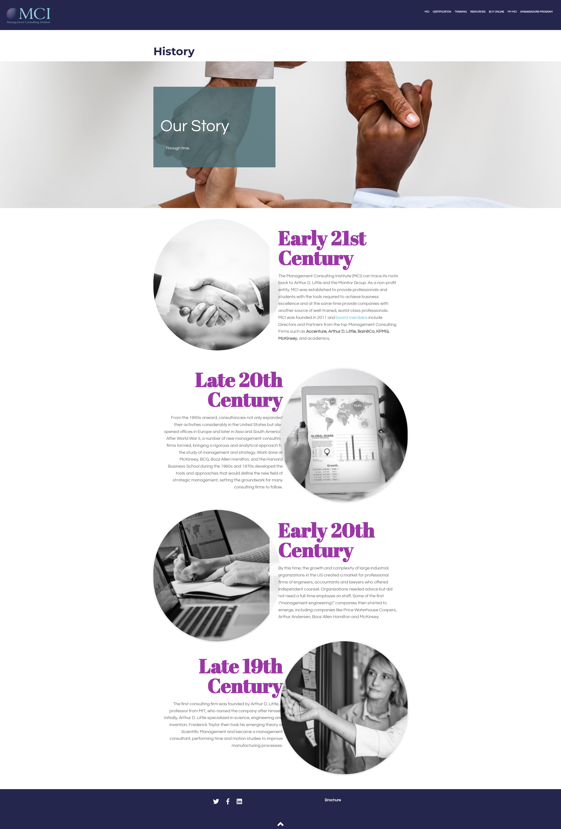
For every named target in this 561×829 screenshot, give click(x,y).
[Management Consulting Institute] (28, 20)
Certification (442, 11)
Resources (477, 11)
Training (461, 11)
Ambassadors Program (536, 11)
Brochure (333, 800)
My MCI (512, 11)
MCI (427, 11)
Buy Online (496, 11)
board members (351, 317)
